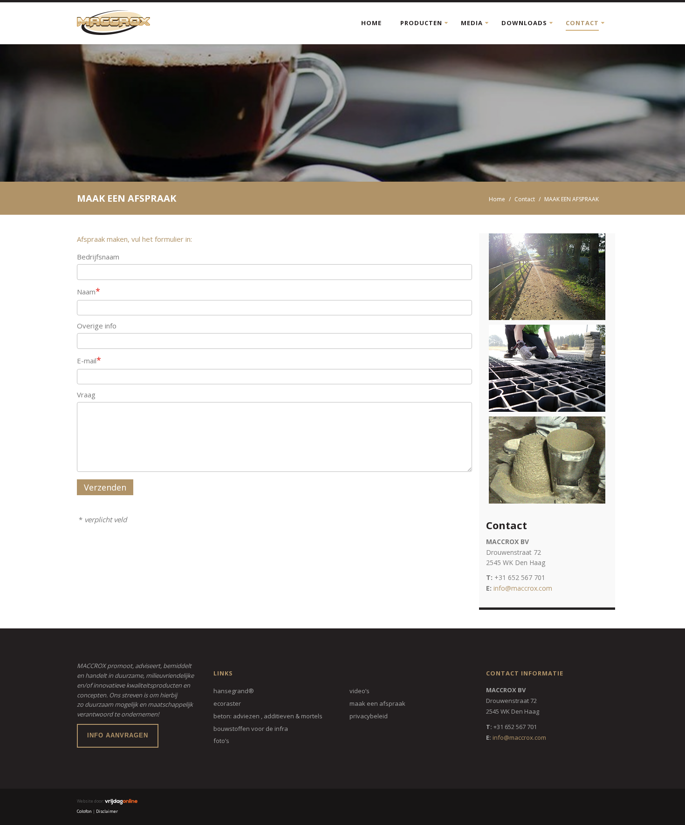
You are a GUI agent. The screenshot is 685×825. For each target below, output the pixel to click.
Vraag (86, 394)
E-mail (89, 360)
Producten (421, 23)
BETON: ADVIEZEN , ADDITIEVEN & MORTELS (267, 716)
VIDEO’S (359, 691)
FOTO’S (221, 740)
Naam (88, 291)
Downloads (524, 23)
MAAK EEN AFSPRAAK (377, 703)
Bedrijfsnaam (98, 256)
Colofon (84, 811)
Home (371, 23)
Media (472, 23)
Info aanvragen (117, 735)
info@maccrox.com (522, 588)
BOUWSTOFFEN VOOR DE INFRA (250, 728)
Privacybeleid (368, 716)
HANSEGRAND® (233, 691)
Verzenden (105, 487)
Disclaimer (107, 811)
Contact (582, 23)
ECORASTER (227, 703)
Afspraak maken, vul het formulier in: (134, 239)
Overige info (96, 325)
